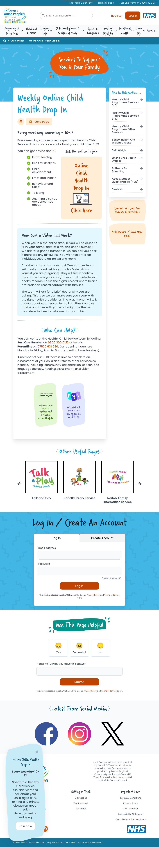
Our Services (17, 40)
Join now (25, 826)
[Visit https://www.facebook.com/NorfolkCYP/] (46, 733)
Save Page (41, 122)
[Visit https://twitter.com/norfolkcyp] (112, 733)
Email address (47, 547)
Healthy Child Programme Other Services (123, 129)
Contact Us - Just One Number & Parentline (127, 210)
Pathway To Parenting (119, 170)
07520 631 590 (47, 346)
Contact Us (81, 798)
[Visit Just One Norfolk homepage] (20, 15)
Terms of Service (112, 595)
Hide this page (106, 3)
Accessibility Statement (130, 814)
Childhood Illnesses (31, 30)
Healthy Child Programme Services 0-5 (125, 102)
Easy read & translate (81, 3)
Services (151, 30)
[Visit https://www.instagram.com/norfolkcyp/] (79, 733)
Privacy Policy (93, 595)
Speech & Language (92, 30)
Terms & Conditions (130, 798)
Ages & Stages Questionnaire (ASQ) (125, 180)
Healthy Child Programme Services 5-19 (125, 115)
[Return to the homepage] (4, 40)
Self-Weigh (119, 150)
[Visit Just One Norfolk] (136, 829)
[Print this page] (20, 121)
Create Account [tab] (102, 538)
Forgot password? (111, 578)
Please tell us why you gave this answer (61, 663)
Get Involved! (81, 803)
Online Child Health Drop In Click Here (81, 187)
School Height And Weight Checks (123, 141)
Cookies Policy (131, 808)
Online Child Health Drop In (124, 159)
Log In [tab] (56, 538)
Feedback (81, 808)
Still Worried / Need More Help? (127, 233)
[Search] (43, 15)
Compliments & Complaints (131, 819)
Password (44, 563)
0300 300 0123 (137, 2)
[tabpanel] (79, 574)
